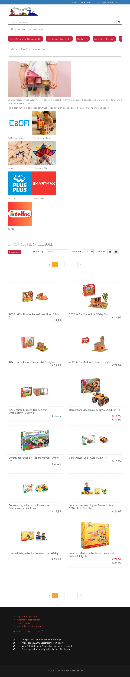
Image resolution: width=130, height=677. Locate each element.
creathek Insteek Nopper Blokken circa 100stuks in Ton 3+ (91, 507)
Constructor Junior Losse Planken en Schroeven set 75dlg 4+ (29, 507)
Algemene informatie (27, 616)
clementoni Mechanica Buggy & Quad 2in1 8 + (94, 411)
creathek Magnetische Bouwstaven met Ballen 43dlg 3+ (91, 555)
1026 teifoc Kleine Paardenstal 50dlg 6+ (32, 362)
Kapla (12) (82, 39)
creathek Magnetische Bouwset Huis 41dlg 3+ (33, 555)
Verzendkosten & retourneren (31, 626)
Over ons (85, 2)
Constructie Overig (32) (59, 39)
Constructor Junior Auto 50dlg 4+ (88, 457)
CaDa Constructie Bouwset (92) (25, 39)
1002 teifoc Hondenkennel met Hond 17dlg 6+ (34, 316)
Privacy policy (23, 622)
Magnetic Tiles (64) (104, 39)
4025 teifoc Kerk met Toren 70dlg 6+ (91, 362)
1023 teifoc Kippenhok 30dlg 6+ (88, 314)
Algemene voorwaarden (28, 619)
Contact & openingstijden (106, 2)
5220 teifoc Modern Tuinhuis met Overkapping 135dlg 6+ (28, 411)
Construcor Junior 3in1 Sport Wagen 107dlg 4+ (34, 459)
